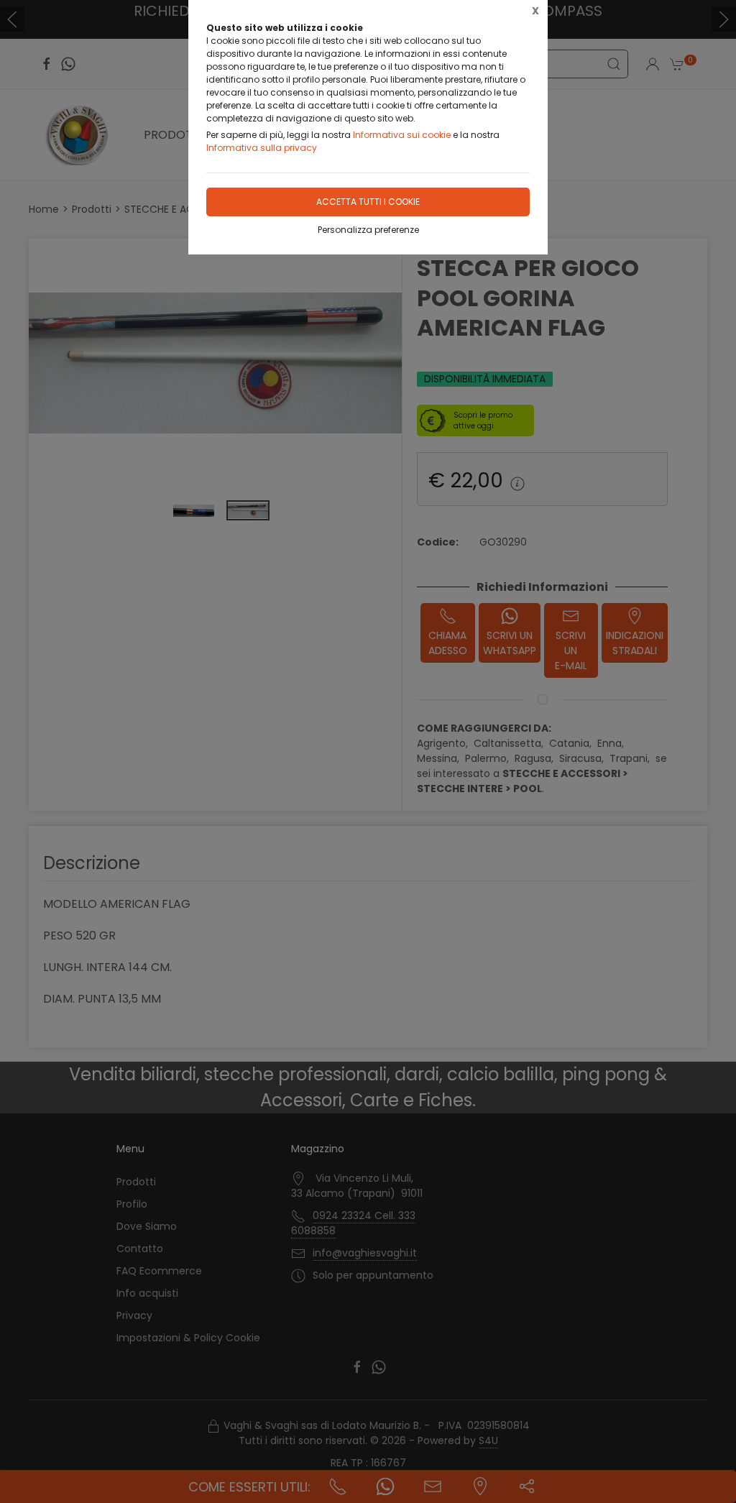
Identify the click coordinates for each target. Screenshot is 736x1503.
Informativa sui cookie (402, 135)
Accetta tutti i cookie (368, 202)
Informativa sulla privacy (261, 148)
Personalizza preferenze (368, 230)
